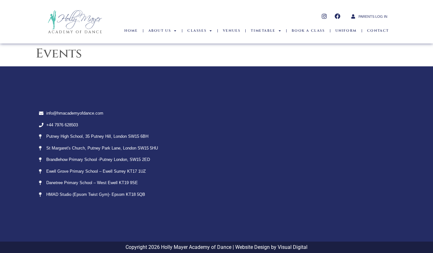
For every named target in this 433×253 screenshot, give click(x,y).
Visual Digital (292, 247)
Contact (378, 30)
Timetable (263, 30)
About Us (159, 30)
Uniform (346, 30)
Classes (196, 30)
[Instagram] (324, 16)
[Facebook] (337, 16)
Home (131, 30)
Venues (232, 30)
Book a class (308, 30)
